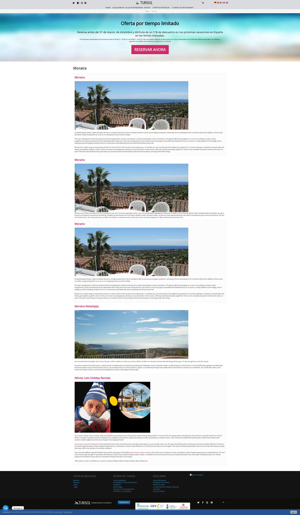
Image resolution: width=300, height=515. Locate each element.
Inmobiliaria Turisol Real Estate (125, 482)
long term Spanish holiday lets (88, 444)
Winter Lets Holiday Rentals (92, 378)
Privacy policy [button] (68, 512)
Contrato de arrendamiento (124, 489)
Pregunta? (117, 485)
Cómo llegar (117, 487)
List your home (159, 491)
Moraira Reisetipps (87, 306)
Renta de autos (159, 485)
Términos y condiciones (122, 491)
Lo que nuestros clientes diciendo (166, 487)
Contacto (156, 489)
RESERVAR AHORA (150, 49)
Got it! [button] (294, 512)
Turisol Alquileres (119, 480)
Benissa (76, 480)
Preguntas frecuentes (161, 482)
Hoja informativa (159, 480)
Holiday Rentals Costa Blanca (101, 503)
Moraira (80, 77)
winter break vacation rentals (140, 452)
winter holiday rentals (85, 436)
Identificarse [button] (124, 502)
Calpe (75, 485)
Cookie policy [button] (58, 512)
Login (75, 487)
